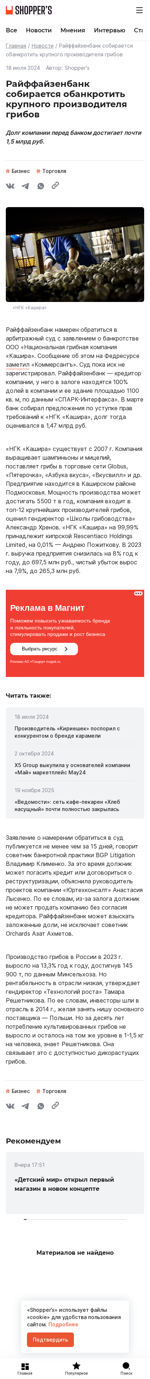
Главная (16, 46)
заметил (17, 364)
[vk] (10, 187)
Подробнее (62, 1324)
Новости (43, 46)
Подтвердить (50, 1339)
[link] (75, 732)
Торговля (54, 171)
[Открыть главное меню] (139, 10)
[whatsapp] (40, 187)
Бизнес (21, 171)
